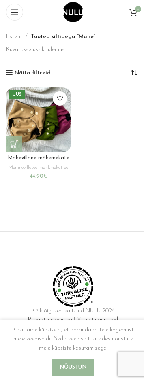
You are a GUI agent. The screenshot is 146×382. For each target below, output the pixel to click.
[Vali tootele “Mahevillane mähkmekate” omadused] (14, 144)
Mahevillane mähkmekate (38, 158)
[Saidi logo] (73, 12)
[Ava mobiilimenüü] (14, 12)
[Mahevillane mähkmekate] (38, 119)
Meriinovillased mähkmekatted (39, 167)
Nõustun (73, 367)
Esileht (14, 37)
